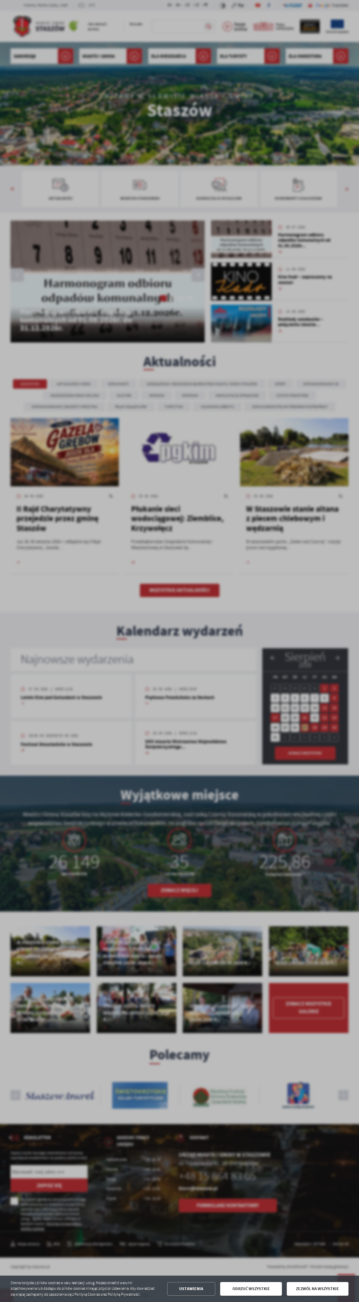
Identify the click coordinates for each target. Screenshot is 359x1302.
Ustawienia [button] (191, 1288)
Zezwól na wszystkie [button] (317, 1288)
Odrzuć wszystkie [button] (251, 1288)
